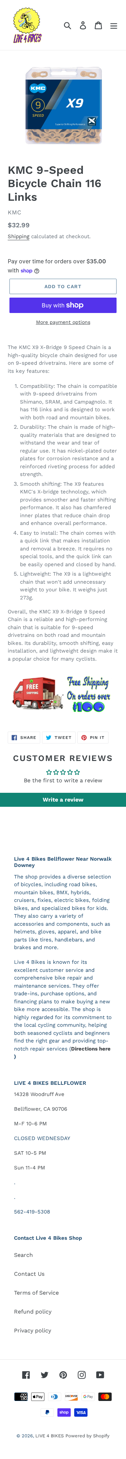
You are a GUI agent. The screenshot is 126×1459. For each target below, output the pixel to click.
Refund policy (32, 1311)
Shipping (18, 236)
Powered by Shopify (87, 1435)
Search (23, 1255)
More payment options (63, 322)
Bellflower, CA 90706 (40, 1109)
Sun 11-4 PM (29, 1168)
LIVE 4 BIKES (49, 1435)
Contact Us (29, 1274)
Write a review (63, 799)
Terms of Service (36, 1292)
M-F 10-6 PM (30, 1123)
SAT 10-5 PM (30, 1153)
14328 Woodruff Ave (39, 1094)
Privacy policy (32, 1330)
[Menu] (113, 25)
